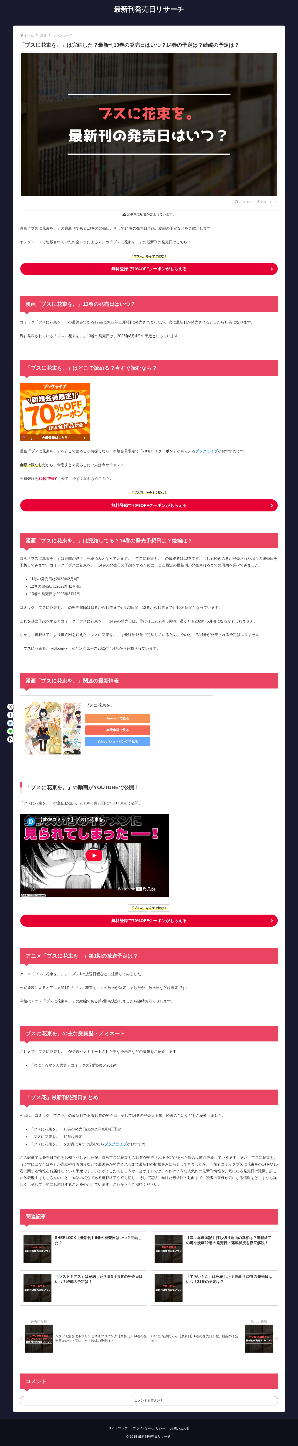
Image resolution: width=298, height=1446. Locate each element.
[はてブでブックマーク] (10, 723)
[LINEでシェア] (10, 731)
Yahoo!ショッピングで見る (118, 741)
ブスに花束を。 (100, 705)
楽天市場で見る (117, 730)
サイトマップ (118, 1428)
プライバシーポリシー (149, 1428)
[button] (10, 739)
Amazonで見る (118, 718)
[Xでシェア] (10, 706)
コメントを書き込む (149, 1400)
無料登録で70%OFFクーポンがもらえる (149, 269)
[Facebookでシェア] (10, 714)
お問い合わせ (180, 1428)
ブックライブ (206, 451)
